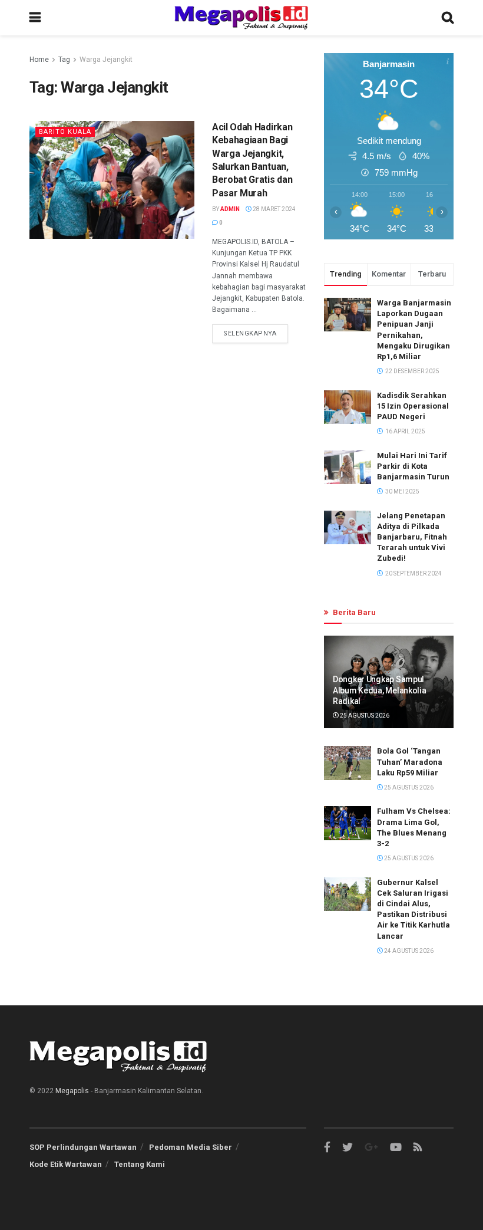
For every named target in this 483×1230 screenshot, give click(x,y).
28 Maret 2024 (274, 209)
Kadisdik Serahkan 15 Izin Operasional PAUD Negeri (413, 406)
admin (230, 209)
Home (39, 59)
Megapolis (72, 1091)
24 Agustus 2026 (408, 951)
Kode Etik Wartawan (65, 1164)
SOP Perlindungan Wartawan (83, 1147)
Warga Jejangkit (106, 59)
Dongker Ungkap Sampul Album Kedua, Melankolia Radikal (379, 690)
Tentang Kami (139, 1164)
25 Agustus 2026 (364, 715)
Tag (64, 59)
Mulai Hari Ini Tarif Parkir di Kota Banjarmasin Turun (413, 466)
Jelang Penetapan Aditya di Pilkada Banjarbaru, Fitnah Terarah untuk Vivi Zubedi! (412, 537)
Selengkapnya (250, 333)
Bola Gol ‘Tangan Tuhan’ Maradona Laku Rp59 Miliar (409, 761)
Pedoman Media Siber (190, 1147)
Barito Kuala (65, 132)
